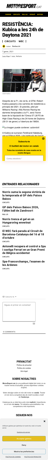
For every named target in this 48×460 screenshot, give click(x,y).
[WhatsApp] (10, 63)
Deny (24, 445)
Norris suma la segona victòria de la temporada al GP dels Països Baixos (23, 195)
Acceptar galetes (24, 439)
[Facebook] (4, 63)
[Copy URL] (26, 63)
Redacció (16, 46)
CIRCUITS (5, 202)
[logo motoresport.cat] (24, 6)
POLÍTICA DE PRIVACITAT (32, 457)
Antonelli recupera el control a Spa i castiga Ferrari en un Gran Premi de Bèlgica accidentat (24, 250)
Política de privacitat (24, 365)
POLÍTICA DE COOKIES (13, 457)
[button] (44, 421)
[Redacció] (4, 46)
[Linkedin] (20, 63)
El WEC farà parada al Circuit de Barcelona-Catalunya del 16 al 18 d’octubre (23, 234)
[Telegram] (31, 63)
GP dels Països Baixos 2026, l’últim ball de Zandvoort (20, 209)
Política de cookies (24, 368)
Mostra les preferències (24, 451)
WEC (21, 41)
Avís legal (24, 371)
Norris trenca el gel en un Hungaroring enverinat (18, 221)
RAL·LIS (5, 214)
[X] (15, 63)
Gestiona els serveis (23, 432)
